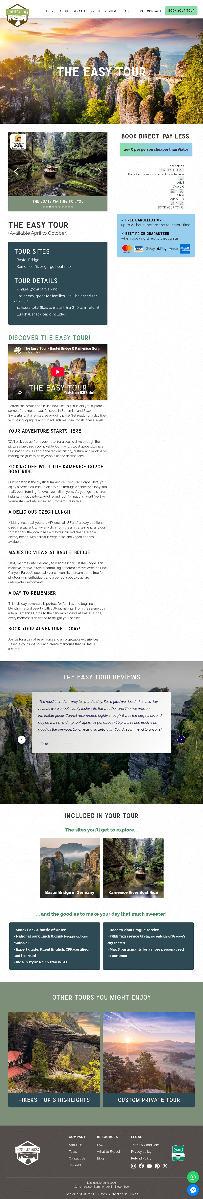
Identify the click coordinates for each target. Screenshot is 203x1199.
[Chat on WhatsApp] (193, 1177)
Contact (154, 11)
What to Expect (108, 1151)
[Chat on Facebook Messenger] (193, 1190)
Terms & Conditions (145, 1145)
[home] (19, 16)
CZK (180, 170)
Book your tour (181, 10)
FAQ (100, 1145)
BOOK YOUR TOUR (170, 207)
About (64, 11)
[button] (16, 171)
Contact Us (77, 1158)
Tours (50, 11)
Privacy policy (141, 1151)
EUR (162, 170)
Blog (139, 11)
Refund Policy (141, 1158)
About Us (75, 1145)
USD (171, 170)
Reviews (112, 11)
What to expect (87, 11)
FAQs (127, 11)
